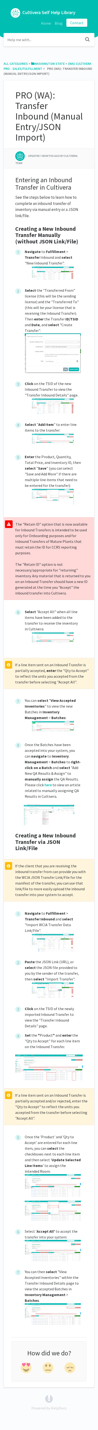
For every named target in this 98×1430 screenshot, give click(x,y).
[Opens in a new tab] (49, 1398)
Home (46, 23)
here (48, 784)
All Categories (16, 63)
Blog (59, 23)
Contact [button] (76, 22)
